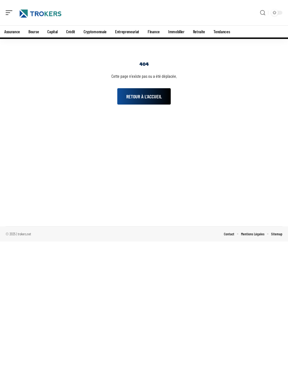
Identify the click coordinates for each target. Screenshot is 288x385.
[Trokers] (40, 12)
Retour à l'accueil (144, 96)
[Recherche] (263, 12)
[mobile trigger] (10, 12)
